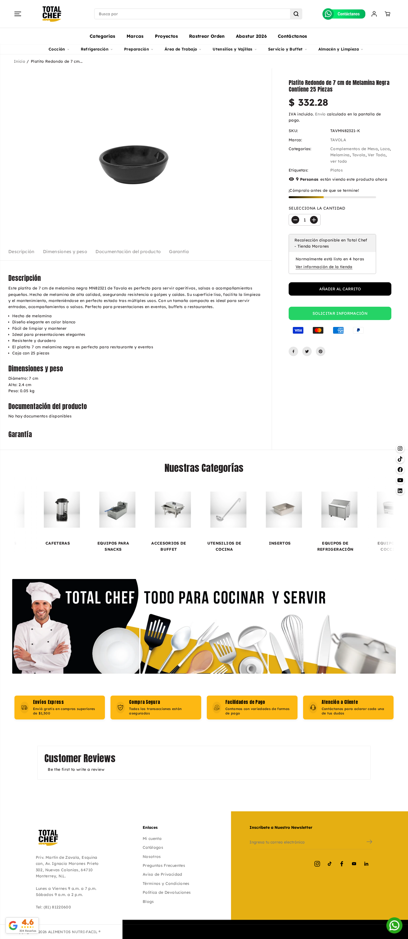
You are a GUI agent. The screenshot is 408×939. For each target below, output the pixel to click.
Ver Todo (377, 155)
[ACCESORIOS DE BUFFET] (132, 509)
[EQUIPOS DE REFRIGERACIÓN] (298, 509)
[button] (17, 14)
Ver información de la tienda (324, 266)
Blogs (148, 901)
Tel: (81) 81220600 (53, 907)
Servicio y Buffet (285, 49)
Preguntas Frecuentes (164, 865)
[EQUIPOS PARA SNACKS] (76, 509)
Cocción (57, 49)
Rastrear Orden (207, 36)
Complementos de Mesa (354, 148)
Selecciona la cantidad (317, 208)
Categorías (102, 36)
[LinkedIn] (366, 864)
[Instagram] (317, 864)
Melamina (340, 155)
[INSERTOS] (243, 509)
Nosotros (152, 856)
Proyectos (166, 36)
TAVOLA (338, 139)
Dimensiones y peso (65, 251)
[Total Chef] (52, 14)
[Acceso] (374, 14)
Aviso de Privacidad (162, 874)
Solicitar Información (340, 313)
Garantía (179, 251)
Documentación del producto (128, 251)
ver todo (338, 161)
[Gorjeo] (307, 351)
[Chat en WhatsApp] (394, 925)
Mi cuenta (152, 838)
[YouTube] (354, 864)
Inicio (19, 61)
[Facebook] (293, 351)
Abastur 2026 (251, 36)
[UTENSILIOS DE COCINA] (187, 509)
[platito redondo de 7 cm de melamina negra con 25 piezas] (136, 151)
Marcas (135, 36)
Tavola (359, 155)
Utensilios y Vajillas (232, 49)
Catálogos (153, 847)
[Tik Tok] (329, 864)
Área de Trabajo (181, 49)
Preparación (136, 49)
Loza (385, 148)
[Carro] (387, 14)
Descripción (21, 251)
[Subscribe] (369, 842)
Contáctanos (292, 36)
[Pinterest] (320, 351)
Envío (320, 114)
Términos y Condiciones (166, 883)
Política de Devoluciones (167, 892)
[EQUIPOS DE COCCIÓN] (354, 509)
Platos (336, 170)
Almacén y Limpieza (338, 49)
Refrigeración (95, 49)
